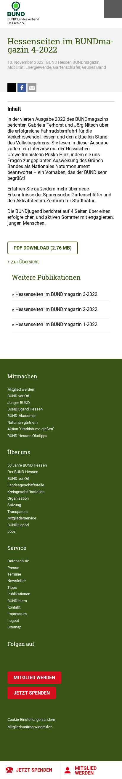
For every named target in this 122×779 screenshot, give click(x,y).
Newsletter (16, 580)
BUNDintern (17, 601)
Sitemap (14, 627)
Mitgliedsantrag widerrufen (29, 727)
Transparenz (17, 511)
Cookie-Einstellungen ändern (31, 719)
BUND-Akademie (21, 415)
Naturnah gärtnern (22, 422)
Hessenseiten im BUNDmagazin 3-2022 (56, 294)
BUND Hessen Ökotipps (27, 435)
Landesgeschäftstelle (25, 485)
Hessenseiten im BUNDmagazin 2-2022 (56, 309)
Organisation (18, 498)
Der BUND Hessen (22, 472)
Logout (13, 620)
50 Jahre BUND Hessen (27, 465)
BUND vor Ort (18, 396)
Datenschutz (18, 561)
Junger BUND (18, 402)
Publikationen (18, 594)
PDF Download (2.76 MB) (43, 248)
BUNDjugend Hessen (25, 409)
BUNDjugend (18, 525)
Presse (13, 567)
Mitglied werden (86, 770)
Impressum (17, 614)
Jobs (11, 531)
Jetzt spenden (34, 770)
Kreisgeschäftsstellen (25, 492)
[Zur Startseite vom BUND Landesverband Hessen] (16, 8)
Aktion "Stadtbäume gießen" (30, 429)
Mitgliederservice (21, 518)
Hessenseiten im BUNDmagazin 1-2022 (56, 324)
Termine (14, 574)
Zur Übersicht (25, 262)
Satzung (14, 505)
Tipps (12, 587)
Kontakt (13, 607)
